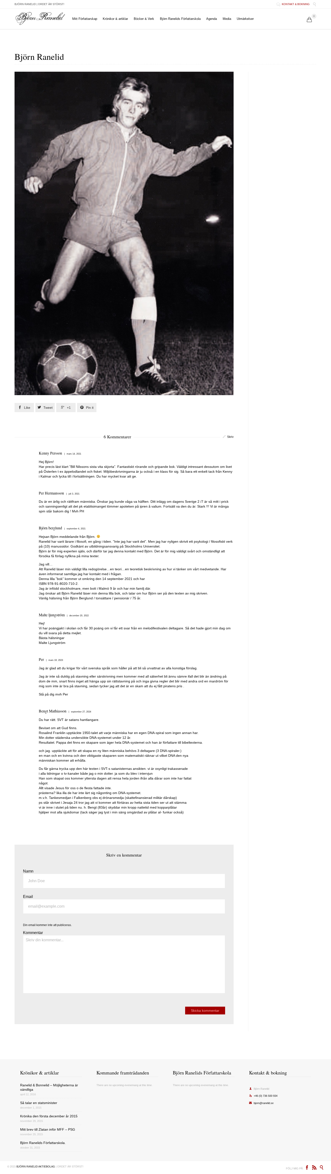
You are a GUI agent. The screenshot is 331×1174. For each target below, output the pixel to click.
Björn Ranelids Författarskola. (43, 1143)
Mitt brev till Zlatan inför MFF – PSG (47, 1129)
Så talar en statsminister (38, 1103)
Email (28, 897)
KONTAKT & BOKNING (293, 4)
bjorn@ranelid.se (261, 1103)
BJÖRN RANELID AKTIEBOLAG (35, 1166)
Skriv (230, 437)
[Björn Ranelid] (40, 18)
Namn (28, 871)
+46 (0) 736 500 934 (263, 1095)
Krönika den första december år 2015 (49, 1116)
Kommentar (33, 933)
